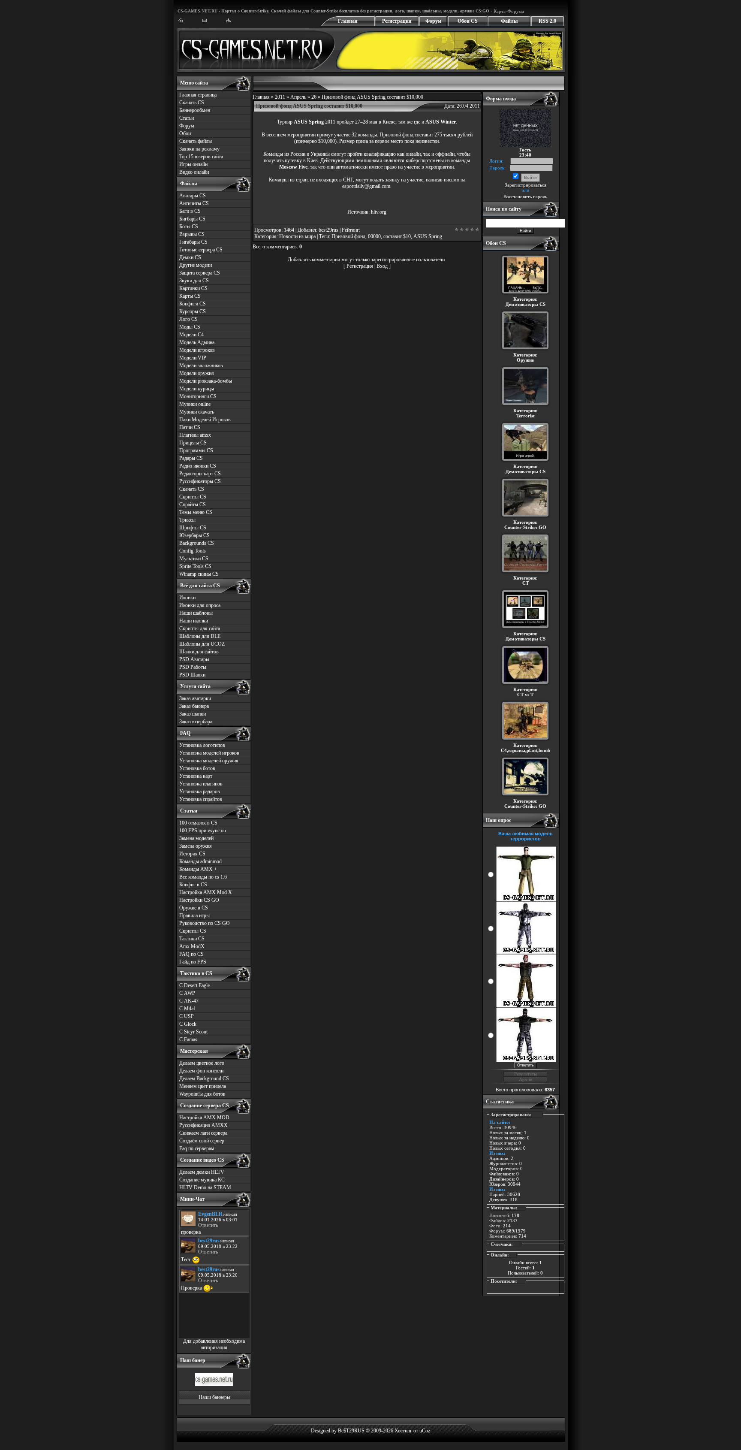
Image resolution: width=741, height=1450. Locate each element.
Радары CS (191, 458)
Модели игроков (197, 350)
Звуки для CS (194, 281)
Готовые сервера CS (201, 250)
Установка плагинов (201, 784)
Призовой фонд (348, 236)
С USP (186, 1016)
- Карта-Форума (506, 11)
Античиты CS (194, 203)
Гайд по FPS (192, 962)
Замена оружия (195, 846)
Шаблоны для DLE (199, 636)
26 (313, 97)
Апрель (298, 97)
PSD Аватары (194, 659)
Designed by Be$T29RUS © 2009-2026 (352, 1431)
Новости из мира (297, 236)
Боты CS (188, 227)
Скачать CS (191, 103)
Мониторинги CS (198, 396)
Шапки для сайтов (199, 652)
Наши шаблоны (196, 613)
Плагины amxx (195, 435)
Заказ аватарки (195, 698)
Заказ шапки (192, 714)
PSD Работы (192, 667)
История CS (192, 854)
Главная (348, 21)
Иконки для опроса (199, 605)
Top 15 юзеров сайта (201, 157)
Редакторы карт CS (200, 474)
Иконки (187, 598)
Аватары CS (192, 196)
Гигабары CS (193, 242)
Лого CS (188, 319)
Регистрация (397, 21)
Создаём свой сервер (201, 1141)
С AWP (187, 993)
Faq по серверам (196, 1148)
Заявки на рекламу (199, 149)
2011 (280, 97)
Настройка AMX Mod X (205, 892)
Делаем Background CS (204, 1078)
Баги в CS (190, 211)
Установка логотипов (202, 745)
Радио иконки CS (197, 466)
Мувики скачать (196, 412)
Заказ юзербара (195, 722)
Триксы (187, 520)
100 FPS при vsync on (202, 831)
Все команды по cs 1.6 (203, 877)
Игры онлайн (193, 164)
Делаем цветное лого (201, 1063)
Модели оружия (196, 373)
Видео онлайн (194, 172)
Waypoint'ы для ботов (202, 1094)
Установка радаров (199, 791)
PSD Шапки (192, 675)
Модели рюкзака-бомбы (205, 381)
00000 (374, 236)
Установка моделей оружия (208, 761)
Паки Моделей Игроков (205, 420)
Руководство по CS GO (204, 923)
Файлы (509, 21)
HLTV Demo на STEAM (205, 1187)
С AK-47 (189, 1001)
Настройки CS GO (199, 900)
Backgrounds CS (196, 543)
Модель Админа (196, 342)
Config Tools (192, 551)
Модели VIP (192, 358)
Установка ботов (197, 768)
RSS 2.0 (547, 21)
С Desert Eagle (194, 985)
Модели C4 (191, 335)
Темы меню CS (195, 512)
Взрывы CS (192, 234)
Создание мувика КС (202, 1180)
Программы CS (196, 450)
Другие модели (195, 265)
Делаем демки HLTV (201, 1172)
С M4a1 (187, 1009)
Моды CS (189, 327)
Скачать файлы (195, 141)
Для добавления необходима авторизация (214, 1344)
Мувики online (195, 404)
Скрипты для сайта (199, 628)
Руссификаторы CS (200, 481)
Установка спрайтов (200, 799)
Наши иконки (193, 621)
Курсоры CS (192, 311)
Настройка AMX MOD (204, 1118)
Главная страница (198, 95)
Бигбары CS (192, 219)
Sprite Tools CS (195, 566)
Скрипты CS (192, 497)
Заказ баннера (194, 706)
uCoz (424, 1431)
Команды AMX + (198, 869)
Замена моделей (196, 838)
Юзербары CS (194, 535)
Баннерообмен (194, 110)
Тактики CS (192, 939)
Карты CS (190, 296)
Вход (382, 266)
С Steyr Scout (193, 1032)
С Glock (187, 1024)
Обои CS (468, 21)
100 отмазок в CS (198, 823)
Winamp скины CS (199, 574)
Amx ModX (192, 946)
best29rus (328, 230)
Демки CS (190, 257)
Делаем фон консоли (201, 1071)
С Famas (188, 1039)
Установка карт (195, 776)
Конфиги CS (192, 304)
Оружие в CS (193, 908)
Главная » (264, 97)
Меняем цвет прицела (202, 1086)
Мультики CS (193, 559)
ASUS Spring (427, 236)
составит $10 (397, 236)
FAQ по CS (191, 954)
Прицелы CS (193, 443)
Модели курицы (196, 389)
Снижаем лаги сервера (203, 1133)
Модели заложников (201, 365)
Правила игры (194, 915)
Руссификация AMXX (203, 1125)
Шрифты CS (192, 528)
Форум (433, 21)
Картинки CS (193, 288)
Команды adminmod (200, 861)
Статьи (186, 118)
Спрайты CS (192, 504)
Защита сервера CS (199, 273)
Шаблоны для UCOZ (202, 644)
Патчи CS (189, 427)
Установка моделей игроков (209, 753)
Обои (185, 133)
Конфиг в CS (193, 885)
